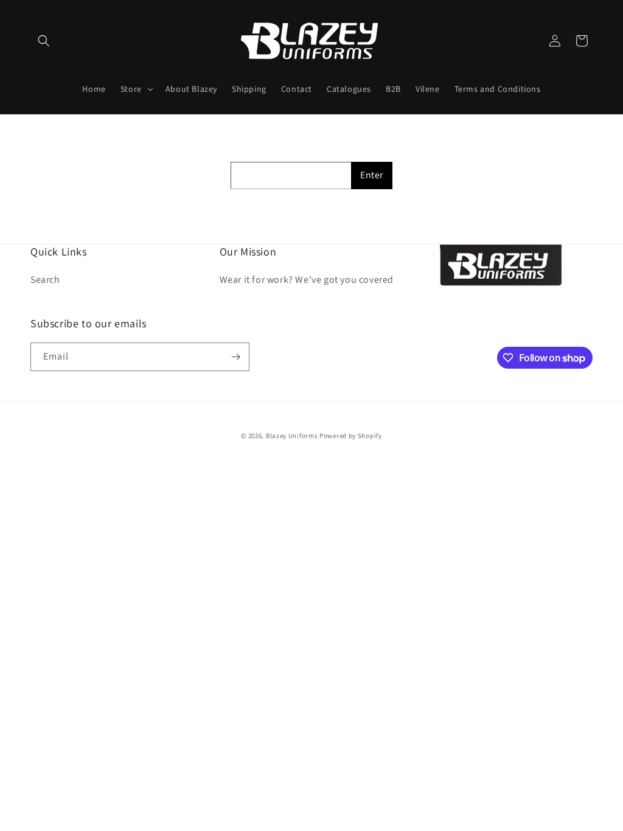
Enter (371, 175)
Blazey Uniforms (292, 435)
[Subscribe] (235, 356)
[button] (43, 40)
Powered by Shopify (350, 435)
